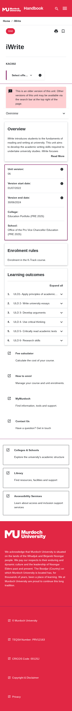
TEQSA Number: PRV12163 (28, 639)
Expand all (56, 285)
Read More (57, 156)
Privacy (16, 696)
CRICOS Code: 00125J (25, 658)
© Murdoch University (24, 620)
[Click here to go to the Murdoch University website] (11, 10)
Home (6, 20)
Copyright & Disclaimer (25, 677)
